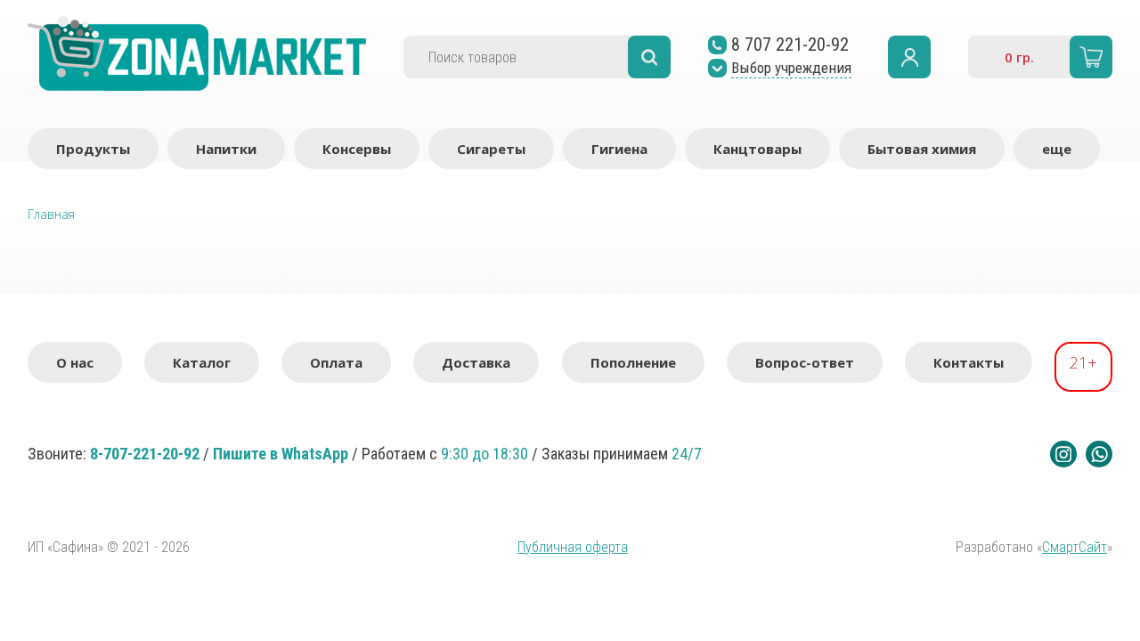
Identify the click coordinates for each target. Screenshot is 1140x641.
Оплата (336, 362)
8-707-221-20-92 (145, 453)
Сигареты (491, 149)
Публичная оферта (572, 547)
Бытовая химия (921, 149)
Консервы (356, 149)
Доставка (476, 362)
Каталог (202, 362)
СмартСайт (1074, 547)
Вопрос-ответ (804, 362)
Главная (51, 214)
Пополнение (633, 362)
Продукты (93, 149)
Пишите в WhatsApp (280, 453)
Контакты (968, 362)
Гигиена (619, 149)
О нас (75, 362)
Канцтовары (757, 149)
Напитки (226, 149)
